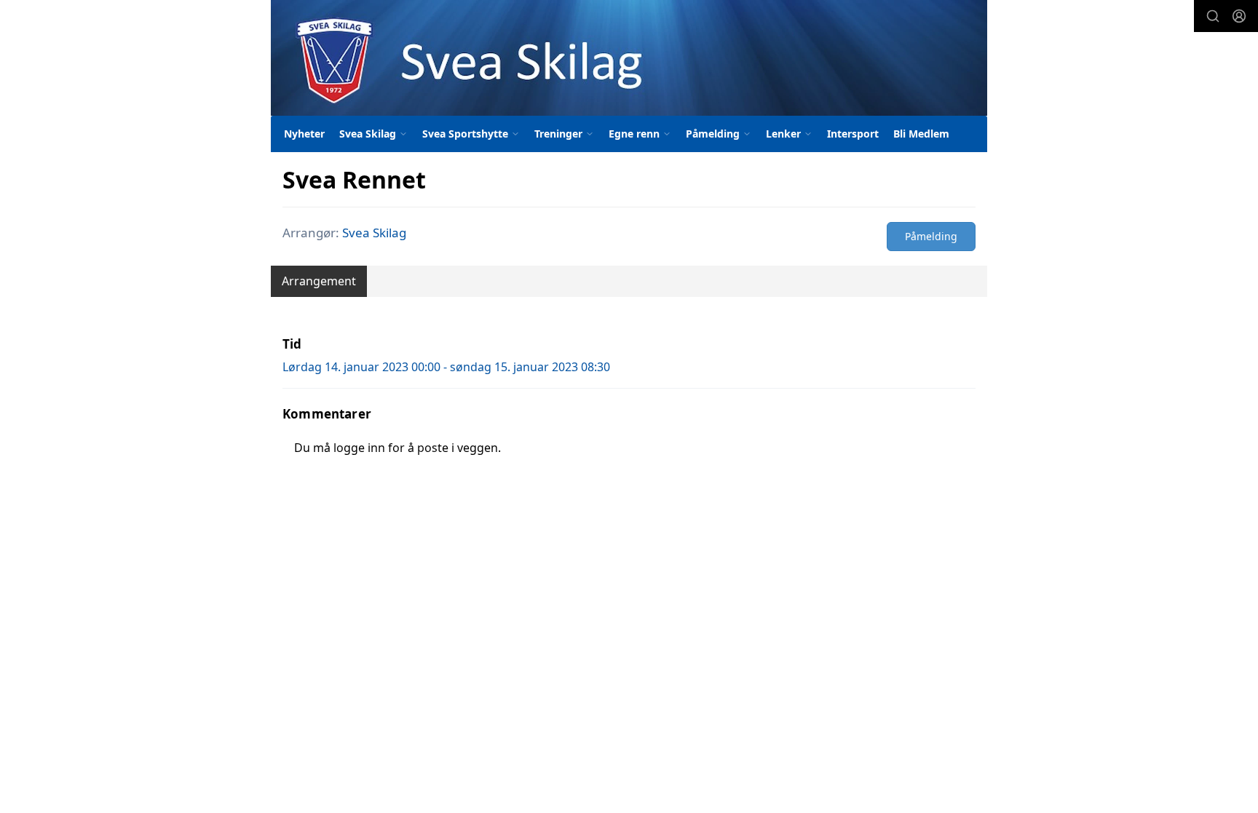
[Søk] (1213, 16)
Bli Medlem (921, 133)
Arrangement (319, 281)
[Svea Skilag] (629, 58)
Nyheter (304, 133)
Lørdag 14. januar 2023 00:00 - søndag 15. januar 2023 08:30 (446, 367)
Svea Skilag (374, 232)
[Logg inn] (1239, 16)
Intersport (853, 133)
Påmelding (931, 236)
